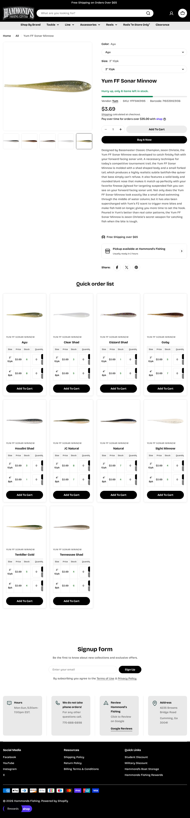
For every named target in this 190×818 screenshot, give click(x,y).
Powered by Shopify (54, 801)
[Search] (148, 13)
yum (115, 101)
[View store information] (181, 251)
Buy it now (144, 139)
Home (7, 35)
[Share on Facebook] (117, 267)
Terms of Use (105, 678)
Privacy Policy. (127, 678)
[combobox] (95, 13)
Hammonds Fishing (27, 801)
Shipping (106, 114)
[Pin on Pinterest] (136, 267)
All (17, 35)
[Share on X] (126, 267)
